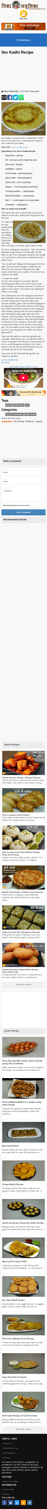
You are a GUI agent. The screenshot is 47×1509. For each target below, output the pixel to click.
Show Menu (24, 40)
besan (8, 405)
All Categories (9, 1453)
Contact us (7, 1443)
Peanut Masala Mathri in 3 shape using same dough (21, 1103)
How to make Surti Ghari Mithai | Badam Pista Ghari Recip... (21, 853)
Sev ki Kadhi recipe (20, 147)
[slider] (6, 421)
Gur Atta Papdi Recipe (13, 1300)
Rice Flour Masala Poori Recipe (18, 1338)
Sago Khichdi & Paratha (14, 1377)
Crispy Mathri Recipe (13, 1184)
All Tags (6, 1457)
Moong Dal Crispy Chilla (14, 1261)
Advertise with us (10, 1448)
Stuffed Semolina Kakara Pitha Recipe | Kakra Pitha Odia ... (20, 971)
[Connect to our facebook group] (10, 1502)
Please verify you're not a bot (16, 505)
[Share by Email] (4, 97)
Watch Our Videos (10, 1481)
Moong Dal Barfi (10, 1145)
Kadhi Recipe (18, 405)
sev (27, 405)
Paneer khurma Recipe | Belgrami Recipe (21, 777)
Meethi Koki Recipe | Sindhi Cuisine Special (22, 892)
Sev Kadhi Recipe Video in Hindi (23, 366)
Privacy (6, 1494)
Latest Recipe (11, 1030)
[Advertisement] (23, 67)
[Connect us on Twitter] (16, 1502)
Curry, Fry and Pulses (14, 414)
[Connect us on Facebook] (4, 1502)
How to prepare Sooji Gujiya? (16, 814)
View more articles (23, 984)
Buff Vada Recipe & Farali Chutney (19, 1415)
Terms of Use (8, 1489)
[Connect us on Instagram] (29, 1502)
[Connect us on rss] (23, 1502)
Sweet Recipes (12, 744)
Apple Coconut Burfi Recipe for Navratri (21, 932)
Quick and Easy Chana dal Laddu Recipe (23, 1222)
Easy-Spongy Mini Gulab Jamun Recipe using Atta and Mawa (22, 1062)
